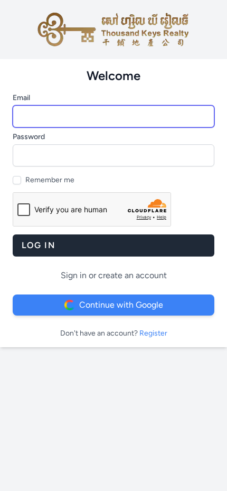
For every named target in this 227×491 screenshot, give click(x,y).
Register (153, 333)
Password (29, 136)
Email (21, 97)
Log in (38, 245)
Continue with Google (121, 305)
